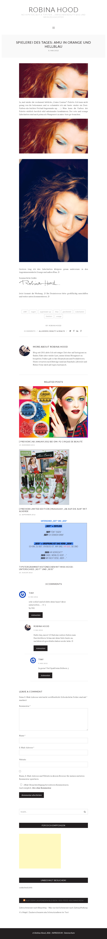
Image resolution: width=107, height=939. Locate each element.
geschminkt (67, 312)
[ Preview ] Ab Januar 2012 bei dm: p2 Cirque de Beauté (51, 441)
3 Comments (29, 331)
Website (22, 759)
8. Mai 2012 (33, 597)
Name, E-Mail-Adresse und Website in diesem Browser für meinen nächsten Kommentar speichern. (51, 777)
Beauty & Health (57, 331)
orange (58, 316)
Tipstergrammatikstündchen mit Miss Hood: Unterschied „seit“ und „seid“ (46, 568)
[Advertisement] (40, 851)
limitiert (49, 316)
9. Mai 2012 (38, 630)
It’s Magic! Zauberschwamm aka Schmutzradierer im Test (44, 912)
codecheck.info (25, 887)
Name (22, 735)
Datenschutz (69, 932)
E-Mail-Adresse (26, 747)
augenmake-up (45, 312)
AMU (25, 312)
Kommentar (25, 706)
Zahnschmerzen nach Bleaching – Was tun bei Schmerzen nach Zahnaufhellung (53, 907)
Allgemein (44, 331)
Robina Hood (55, 325)
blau (56, 312)
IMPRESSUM (57, 932)
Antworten (35, 615)
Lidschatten (79, 312)
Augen (33, 312)
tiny (31, 593)
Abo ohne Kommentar (41, 788)
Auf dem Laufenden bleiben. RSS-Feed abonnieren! (55, 900)
